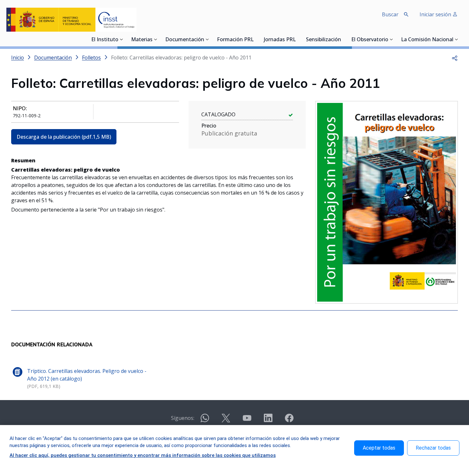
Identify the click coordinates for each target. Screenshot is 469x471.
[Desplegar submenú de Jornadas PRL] (298, 39)
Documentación (184, 40)
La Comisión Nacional (427, 40)
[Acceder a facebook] (289, 421)
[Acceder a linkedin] (268, 421)
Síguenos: (182, 417)
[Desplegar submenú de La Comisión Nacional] (456, 39)
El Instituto (104, 40)
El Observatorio (369, 40)
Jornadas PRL (280, 40)
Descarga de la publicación (64, 136)
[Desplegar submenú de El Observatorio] (391, 39)
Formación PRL (235, 40)
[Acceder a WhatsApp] (205, 421)
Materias (142, 40)
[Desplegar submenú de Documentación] (207, 39)
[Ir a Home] (71, 20)
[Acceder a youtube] (247, 421)
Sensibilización (323, 40)
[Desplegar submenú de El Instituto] (121, 39)
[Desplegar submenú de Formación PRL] (255, 39)
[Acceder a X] (226, 421)
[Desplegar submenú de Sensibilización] (343, 39)
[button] (454, 57)
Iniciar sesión (436, 14)
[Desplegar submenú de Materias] (156, 39)
